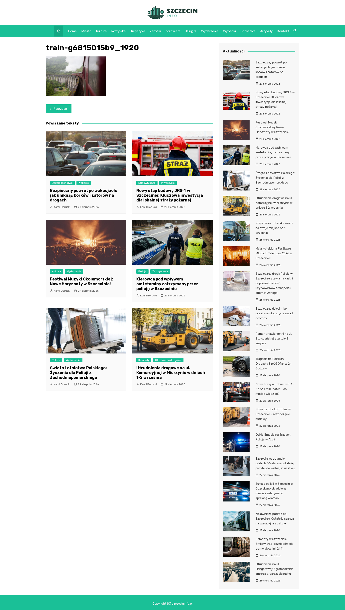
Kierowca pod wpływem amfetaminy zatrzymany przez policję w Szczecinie (167, 284)
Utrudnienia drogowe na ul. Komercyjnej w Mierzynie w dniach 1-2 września (170, 372)
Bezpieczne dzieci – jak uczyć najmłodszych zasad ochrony (274, 313)
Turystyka (137, 31)
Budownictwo (147, 182)
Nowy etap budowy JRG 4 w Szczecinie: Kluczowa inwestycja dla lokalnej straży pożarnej (169, 195)
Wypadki (229, 31)
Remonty (143, 360)
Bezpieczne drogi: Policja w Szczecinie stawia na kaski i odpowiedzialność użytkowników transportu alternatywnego (274, 283)
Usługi (189, 31)
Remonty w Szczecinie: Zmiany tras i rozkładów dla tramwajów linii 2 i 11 (274, 543)
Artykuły (266, 31)
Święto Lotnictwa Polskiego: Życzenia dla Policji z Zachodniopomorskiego (78, 372)
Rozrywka (118, 31)
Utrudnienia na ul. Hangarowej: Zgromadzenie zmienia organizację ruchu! (274, 568)
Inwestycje (168, 182)
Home (72, 31)
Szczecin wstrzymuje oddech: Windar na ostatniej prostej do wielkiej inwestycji (275, 463)
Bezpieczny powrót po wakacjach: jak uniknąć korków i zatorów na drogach (83, 195)
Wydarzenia (209, 31)
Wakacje (83, 182)
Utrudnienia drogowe (168, 360)
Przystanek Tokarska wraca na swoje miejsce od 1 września (274, 228)
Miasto (86, 31)
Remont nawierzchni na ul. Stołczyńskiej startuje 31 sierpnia (274, 338)
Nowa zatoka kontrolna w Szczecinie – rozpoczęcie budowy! (273, 414)
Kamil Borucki (62, 206)
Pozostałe (248, 31)
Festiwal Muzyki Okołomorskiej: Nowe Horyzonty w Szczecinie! (81, 281)
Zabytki (155, 31)
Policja (142, 271)
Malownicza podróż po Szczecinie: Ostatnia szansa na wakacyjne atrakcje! (275, 518)
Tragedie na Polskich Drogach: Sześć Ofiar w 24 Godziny (273, 363)
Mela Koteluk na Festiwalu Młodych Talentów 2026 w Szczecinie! (274, 253)
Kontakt (283, 31)
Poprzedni (60, 109)
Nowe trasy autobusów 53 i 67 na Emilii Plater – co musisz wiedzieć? (274, 389)
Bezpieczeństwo (62, 182)
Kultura (101, 31)
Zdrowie (171, 31)
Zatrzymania (160, 271)
